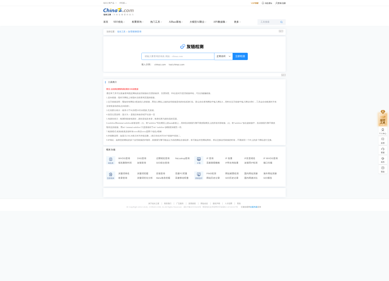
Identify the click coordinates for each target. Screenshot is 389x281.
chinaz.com (160, 64)
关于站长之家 (153, 203)
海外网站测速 (270, 173)
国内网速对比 (251, 178)
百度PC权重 (181, 173)
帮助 (239, 203)
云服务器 (253, 207)
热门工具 (155, 21)
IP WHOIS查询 (270, 158)
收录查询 (122, 178)
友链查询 (141, 163)
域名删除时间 (125, 163)
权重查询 (137, 21)
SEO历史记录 (231, 178)
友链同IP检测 (251, 163)
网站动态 (204, 203)
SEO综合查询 (162, 163)
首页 (105, 21)
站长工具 (121, 32)
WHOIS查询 (124, 158)
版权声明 (216, 203)
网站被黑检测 (232, 173)
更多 (236, 21)
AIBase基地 (175, 21)
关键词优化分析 (145, 178)
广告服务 (180, 203)
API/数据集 (219, 21)
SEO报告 (267, 178)
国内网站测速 (251, 173)
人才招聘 (228, 203)
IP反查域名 (249, 158)
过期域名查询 (163, 158)
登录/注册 (282, 3)
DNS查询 (141, 158)
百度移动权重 (182, 178)
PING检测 (211, 173)
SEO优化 (118, 21)
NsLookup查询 (182, 158)
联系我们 (167, 203)
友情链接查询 (134, 31)
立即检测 (240, 56)
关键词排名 (123, 173)
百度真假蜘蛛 (213, 163)
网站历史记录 (213, 178)
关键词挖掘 (142, 173)
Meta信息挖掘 (163, 178)
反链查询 (160, 173)
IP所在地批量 (231, 163)
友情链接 (192, 203)
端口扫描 (267, 163)
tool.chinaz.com (176, 64)
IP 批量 (228, 158)
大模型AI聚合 (197, 21)
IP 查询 (210, 158)
